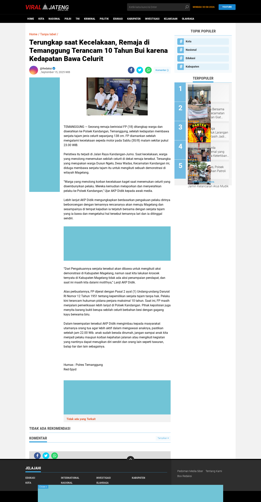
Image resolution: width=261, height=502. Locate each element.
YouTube (227, 7)
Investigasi (152, 18)
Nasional (54, 18)
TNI (78, 18)
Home (30, 18)
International (70, 477)
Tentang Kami (214, 471)
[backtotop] (130, 460)
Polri (68, 18)
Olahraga (188, 18)
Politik (104, 18)
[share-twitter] (139, 70)
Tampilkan (163, 438)
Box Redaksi (184, 476)
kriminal (89, 18)
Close (43, 486)
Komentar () (162, 70)
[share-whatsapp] (148, 70)
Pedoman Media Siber (190, 471)
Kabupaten (134, 18)
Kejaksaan (171, 18)
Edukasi (118, 18)
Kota (41, 18)
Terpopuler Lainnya (203, 182)
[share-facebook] (131, 70)
